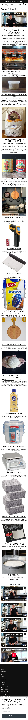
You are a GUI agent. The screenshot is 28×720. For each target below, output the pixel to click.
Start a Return (4, 687)
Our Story (3, 671)
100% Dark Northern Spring (19, 143)
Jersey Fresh (18, 181)
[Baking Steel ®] (7, 4)
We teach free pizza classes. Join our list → (14, 1)
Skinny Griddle (23, 220)
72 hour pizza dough (9, 379)
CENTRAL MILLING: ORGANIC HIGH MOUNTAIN (14, 140)
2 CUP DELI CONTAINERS (14, 311)
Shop (2, 669)
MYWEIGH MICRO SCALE (14, 544)
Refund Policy (4, 689)
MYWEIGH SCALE (14, 473)
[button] (20, 4)
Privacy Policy (4, 686)
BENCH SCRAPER (14, 273)
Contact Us (3, 682)
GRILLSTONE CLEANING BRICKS (14, 516)
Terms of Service (5, 693)
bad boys (11, 252)
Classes (3, 674)
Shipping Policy (4, 691)
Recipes (3, 673)
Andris (16, 42)
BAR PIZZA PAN (14, 575)
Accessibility (4, 694)
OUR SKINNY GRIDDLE (14, 217)
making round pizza (22, 101)
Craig (21, 42)
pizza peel (20, 350)
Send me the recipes (14, 715)
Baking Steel (15, 74)
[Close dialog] (26, 697)
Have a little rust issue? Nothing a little (11, 416)
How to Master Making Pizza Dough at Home (14, 376)
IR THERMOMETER (14, 248)
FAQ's (2, 684)
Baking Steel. (11, 100)
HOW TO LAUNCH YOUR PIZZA (14, 344)
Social (2, 676)
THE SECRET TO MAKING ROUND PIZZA (14, 95)
